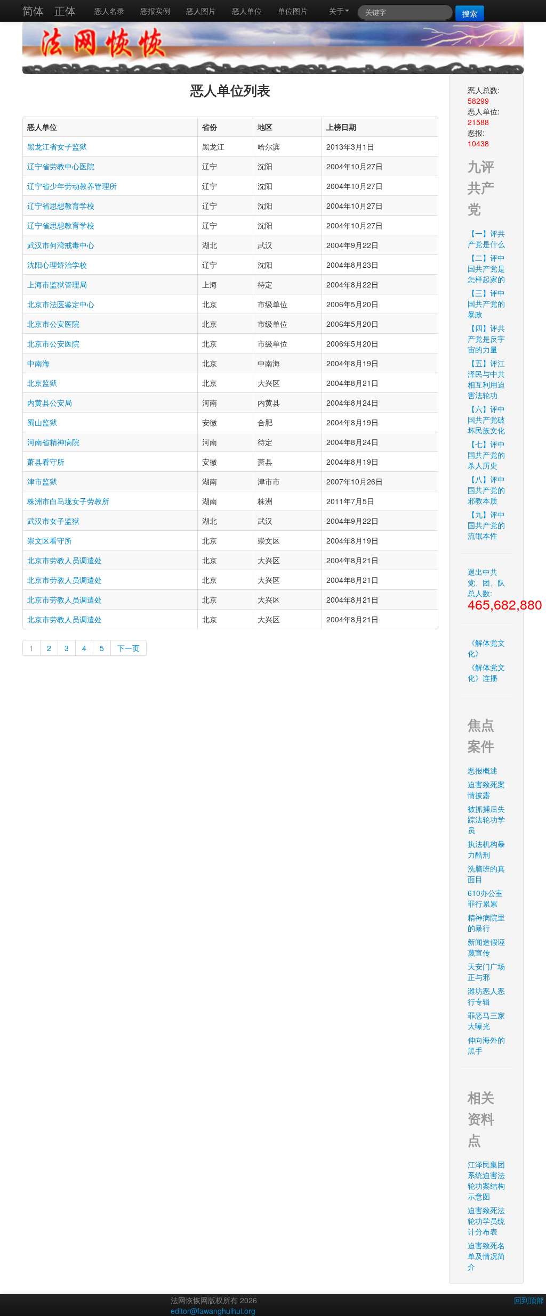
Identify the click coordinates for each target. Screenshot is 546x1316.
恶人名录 (109, 10)
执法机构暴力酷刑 (486, 849)
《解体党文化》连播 (486, 672)
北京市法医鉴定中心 (60, 304)
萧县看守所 (46, 461)
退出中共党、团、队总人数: (490, 589)
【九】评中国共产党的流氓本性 (486, 525)
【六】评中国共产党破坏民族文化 (486, 419)
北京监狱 (42, 382)
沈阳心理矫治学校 (57, 264)
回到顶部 (529, 1300)
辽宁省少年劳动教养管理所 (72, 185)
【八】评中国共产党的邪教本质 (486, 490)
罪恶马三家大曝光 (486, 1020)
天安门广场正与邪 (486, 971)
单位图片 (293, 10)
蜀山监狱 (42, 422)
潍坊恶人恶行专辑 (486, 996)
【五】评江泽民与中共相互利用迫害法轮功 (486, 379)
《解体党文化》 (486, 648)
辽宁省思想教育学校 (60, 205)
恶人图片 (201, 10)
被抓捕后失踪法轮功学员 (486, 819)
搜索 (469, 13)
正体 (65, 10)
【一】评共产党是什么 (486, 238)
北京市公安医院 (53, 323)
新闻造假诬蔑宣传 (486, 947)
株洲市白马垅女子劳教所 (68, 501)
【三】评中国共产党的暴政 (486, 303)
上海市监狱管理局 (57, 284)
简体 (33, 10)
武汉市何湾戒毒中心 (60, 245)
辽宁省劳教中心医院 (60, 166)
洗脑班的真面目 (486, 873)
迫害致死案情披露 (486, 789)
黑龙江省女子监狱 (57, 146)
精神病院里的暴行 (486, 922)
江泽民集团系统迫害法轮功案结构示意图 (486, 1180)
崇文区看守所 (49, 540)
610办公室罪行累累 (485, 898)
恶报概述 (482, 770)
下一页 (128, 648)
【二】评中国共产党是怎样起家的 (486, 268)
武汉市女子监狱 (53, 520)
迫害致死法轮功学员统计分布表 (486, 1221)
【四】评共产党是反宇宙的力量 (486, 339)
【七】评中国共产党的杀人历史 (486, 455)
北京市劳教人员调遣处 (64, 560)
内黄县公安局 (49, 402)
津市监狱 (42, 481)
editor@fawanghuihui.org (213, 1310)
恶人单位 (247, 10)
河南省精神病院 (53, 442)
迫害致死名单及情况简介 (486, 1256)
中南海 (38, 363)
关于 (336, 10)
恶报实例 (155, 10)
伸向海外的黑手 (486, 1045)
